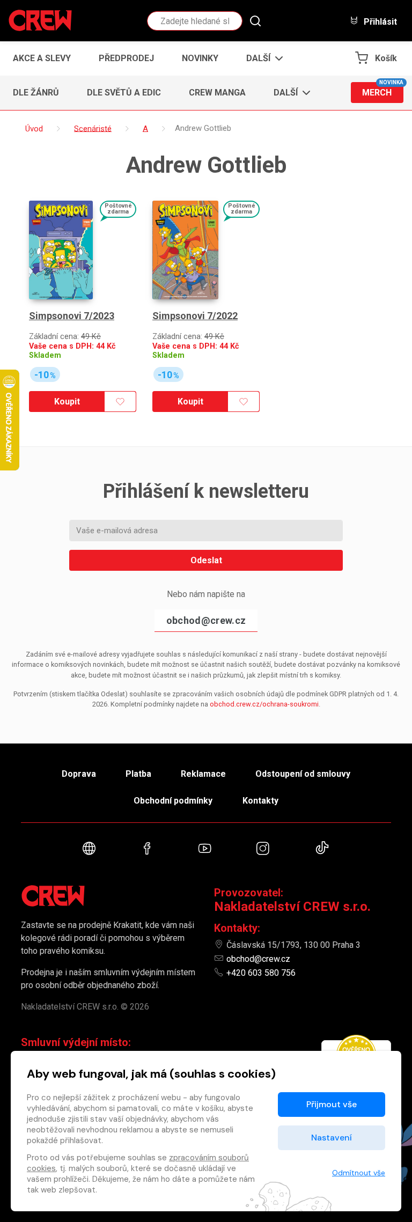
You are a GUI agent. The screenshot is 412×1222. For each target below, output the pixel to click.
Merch (382, 90)
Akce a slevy (42, 58)
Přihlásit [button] (379, 21)
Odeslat (206, 560)
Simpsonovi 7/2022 (195, 315)
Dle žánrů (36, 92)
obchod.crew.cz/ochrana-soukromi (264, 704)
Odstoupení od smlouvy (302, 774)
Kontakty (260, 801)
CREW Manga (217, 92)
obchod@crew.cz (206, 620)
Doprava (79, 774)
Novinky (200, 58)
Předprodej (126, 58)
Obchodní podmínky (173, 801)
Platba (138, 774)
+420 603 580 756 (261, 973)
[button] (261, 58)
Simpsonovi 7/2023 (71, 315)
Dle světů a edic (124, 92)
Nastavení (331, 1137)
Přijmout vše (331, 1104)
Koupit (67, 401)
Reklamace (203, 774)
